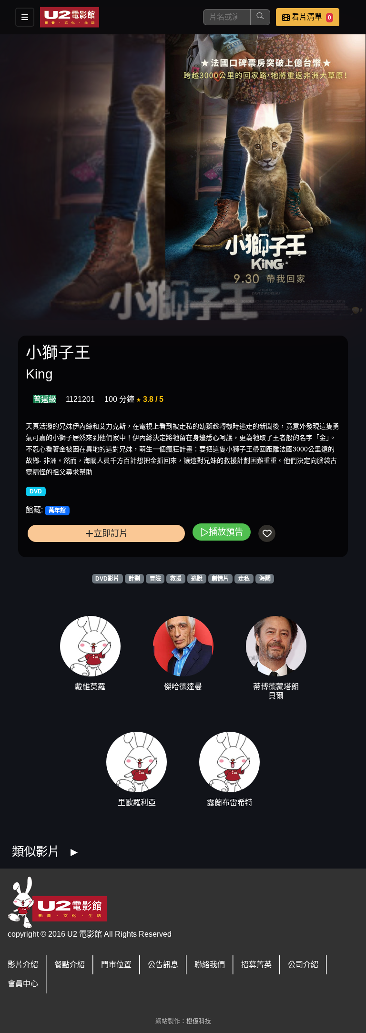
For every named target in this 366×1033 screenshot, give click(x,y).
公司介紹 (303, 965)
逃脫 (197, 578)
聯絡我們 (209, 965)
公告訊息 (163, 965)
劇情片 (220, 578)
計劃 (134, 578)
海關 (265, 578)
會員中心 (23, 984)
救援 (176, 578)
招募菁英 (256, 965)
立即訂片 (110, 533)
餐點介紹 (69, 965)
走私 (244, 578)
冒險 (155, 578)
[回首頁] (69, 17)
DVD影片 (107, 578)
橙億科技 (198, 1020)
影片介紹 (23, 965)
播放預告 (226, 532)
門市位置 (116, 965)
